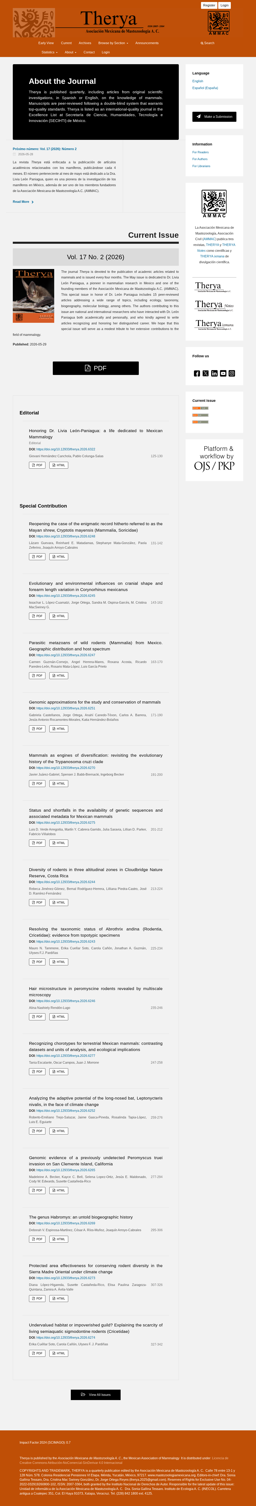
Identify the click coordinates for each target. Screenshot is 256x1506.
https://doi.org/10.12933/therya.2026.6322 (65, 449)
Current (66, 43)
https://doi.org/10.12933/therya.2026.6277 (65, 1055)
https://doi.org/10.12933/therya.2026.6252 (65, 1110)
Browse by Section (112, 43)
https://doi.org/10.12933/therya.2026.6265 (65, 1170)
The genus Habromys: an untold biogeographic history (81, 1217)
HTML (60, 465)
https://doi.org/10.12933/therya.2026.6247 (65, 655)
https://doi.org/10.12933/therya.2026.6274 (65, 1337)
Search (208, 43)
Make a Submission (218, 116)
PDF (99, 368)
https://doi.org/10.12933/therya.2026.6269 (65, 1223)
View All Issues (99, 1394)
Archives (85, 43)
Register (209, 5)
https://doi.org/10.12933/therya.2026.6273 (65, 1278)
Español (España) (205, 88)
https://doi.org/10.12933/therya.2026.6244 (65, 882)
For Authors (200, 159)
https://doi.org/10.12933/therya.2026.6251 (65, 708)
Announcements (147, 43)
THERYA (212, 245)
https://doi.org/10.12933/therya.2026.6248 (65, 536)
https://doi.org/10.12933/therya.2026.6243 (65, 941)
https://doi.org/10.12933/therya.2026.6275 (65, 822)
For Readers (200, 152)
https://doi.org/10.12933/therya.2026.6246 (65, 1001)
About (69, 52)
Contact (89, 52)
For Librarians (201, 166)
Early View (46, 43)
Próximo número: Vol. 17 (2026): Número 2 (45, 149)
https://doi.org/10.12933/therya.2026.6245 (65, 595)
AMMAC (209, 239)
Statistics (48, 52)
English (197, 81)
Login (106, 52)
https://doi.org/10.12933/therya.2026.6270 (65, 768)
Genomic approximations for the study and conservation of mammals (95, 702)
